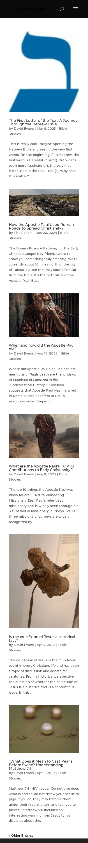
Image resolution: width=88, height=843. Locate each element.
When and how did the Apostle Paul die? (41, 347)
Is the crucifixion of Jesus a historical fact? (42, 639)
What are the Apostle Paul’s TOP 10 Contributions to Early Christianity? (41, 468)
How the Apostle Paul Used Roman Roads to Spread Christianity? (41, 226)
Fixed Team (23, 233)
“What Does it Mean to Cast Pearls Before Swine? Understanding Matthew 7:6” (41, 765)
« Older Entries (21, 836)
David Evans (24, 129)
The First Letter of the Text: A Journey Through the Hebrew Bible (43, 122)
